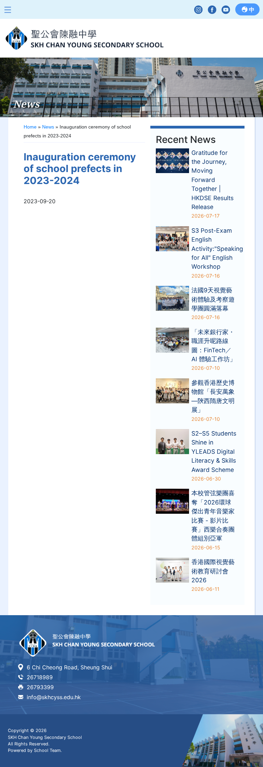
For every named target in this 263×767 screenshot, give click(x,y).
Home (30, 127)
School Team (47, 750)
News (48, 127)
